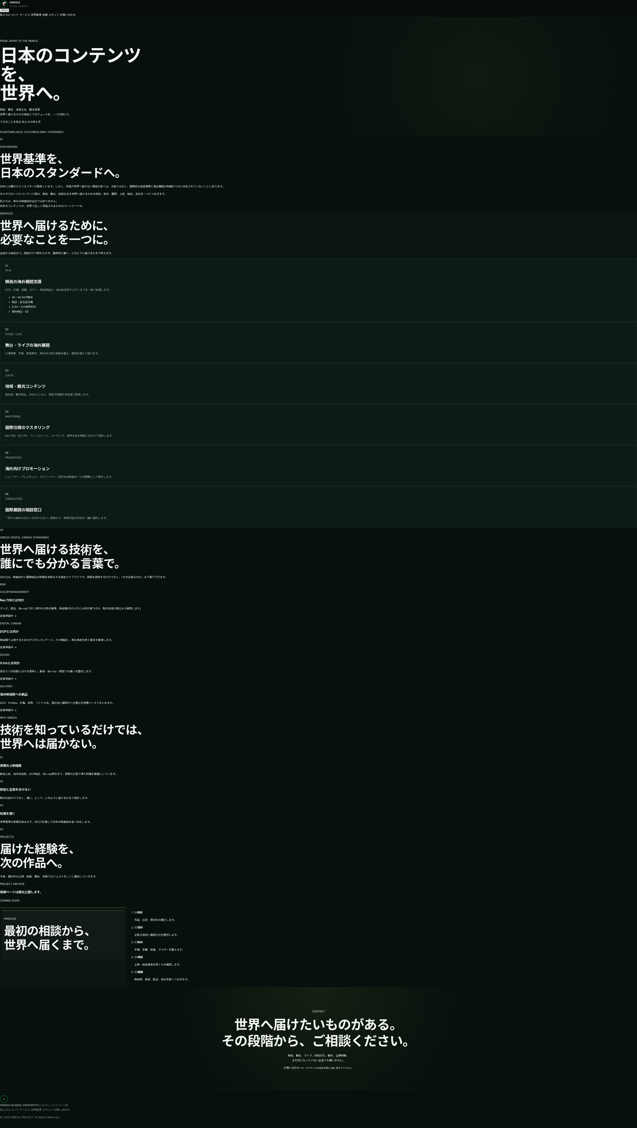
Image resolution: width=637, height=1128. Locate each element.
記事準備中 (8, 616)
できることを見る (10, 121)
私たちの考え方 (31, 121)
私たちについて (9, 14)
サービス (24, 14)
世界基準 (36, 14)
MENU (4, 10)
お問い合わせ (68, 14)
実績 (45, 14)
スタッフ (53, 14)
